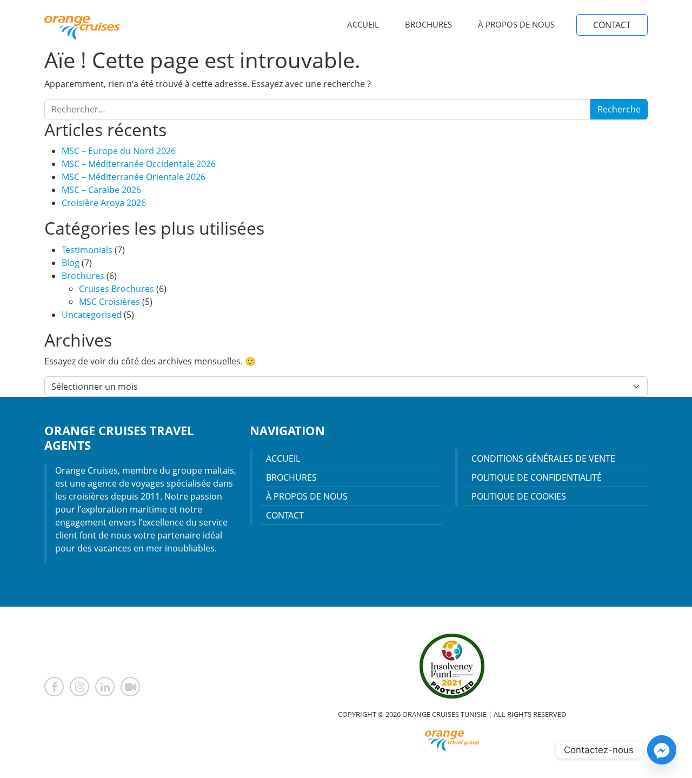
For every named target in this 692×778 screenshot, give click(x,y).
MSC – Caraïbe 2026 (101, 190)
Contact (612, 25)
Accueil (363, 24)
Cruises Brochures (116, 289)
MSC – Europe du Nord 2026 (119, 151)
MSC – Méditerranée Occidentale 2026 (139, 164)
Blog (70, 263)
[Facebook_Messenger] (661, 749)
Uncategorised (92, 315)
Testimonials (87, 250)
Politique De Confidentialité (536, 477)
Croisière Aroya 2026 (104, 203)
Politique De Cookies (518, 496)
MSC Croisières (109, 302)
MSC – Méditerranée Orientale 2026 (133, 177)
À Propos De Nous (516, 24)
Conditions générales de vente (543, 458)
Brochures (428, 24)
